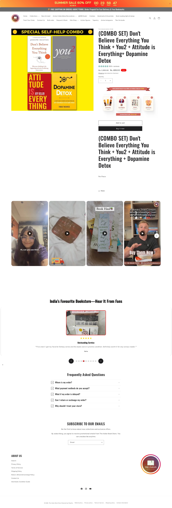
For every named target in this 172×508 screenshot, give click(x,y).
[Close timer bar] (170, 3)
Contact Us (15, 478)
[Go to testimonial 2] (79, 361)
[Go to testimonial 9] (95, 361)
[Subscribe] (101, 442)
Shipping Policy (16, 471)
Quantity (101, 76)
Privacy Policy (16, 464)
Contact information (122, 503)
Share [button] (103, 191)
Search (13, 461)
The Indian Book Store (55, 503)
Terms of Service (17, 468)
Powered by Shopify (67, 503)
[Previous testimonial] (71, 361)
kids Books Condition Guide (20, 482)
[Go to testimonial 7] (91, 361)
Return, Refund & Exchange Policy (22, 475)
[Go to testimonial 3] (81, 361)
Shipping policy (110, 503)
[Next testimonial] (100, 361)
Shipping (101, 73)
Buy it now (120, 129)
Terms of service (99, 503)
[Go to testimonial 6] (88, 361)
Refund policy (79, 503)
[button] (34, 16)
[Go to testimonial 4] (84, 361)
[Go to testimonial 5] (86, 361)
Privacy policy (89, 503)
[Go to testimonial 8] (93, 361)
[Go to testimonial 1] (76, 361)
